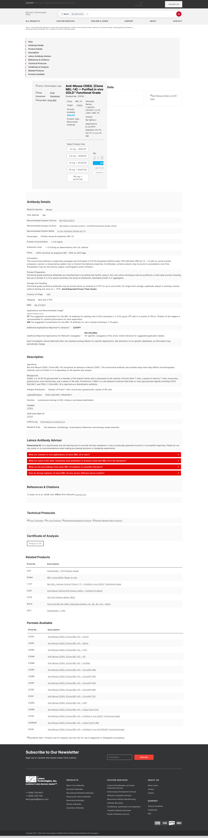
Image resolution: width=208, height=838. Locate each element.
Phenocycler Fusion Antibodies (78, 797)
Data (30, 41)
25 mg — (78, 163)
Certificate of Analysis (38, 67)
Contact (151, 789)
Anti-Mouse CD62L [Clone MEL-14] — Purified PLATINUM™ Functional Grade (86, 729)
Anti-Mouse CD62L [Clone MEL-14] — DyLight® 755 (72, 696)
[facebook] (26, 788)
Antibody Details (36, 45)
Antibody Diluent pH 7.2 (71, 231)
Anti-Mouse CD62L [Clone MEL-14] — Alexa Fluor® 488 (73, 723)
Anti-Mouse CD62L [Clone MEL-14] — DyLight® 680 (72, 689)
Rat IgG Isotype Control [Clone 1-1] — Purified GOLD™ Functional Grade (84, 584)
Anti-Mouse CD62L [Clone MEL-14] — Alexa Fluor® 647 (73, 709)
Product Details (35, 49)
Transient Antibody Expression (119, 810)
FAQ (149, 814)
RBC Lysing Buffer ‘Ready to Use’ (62, 577)
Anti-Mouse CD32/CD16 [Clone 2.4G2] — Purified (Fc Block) (75, 591)
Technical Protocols (37, 63)
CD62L (30, 408)
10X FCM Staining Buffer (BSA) (61, 597)
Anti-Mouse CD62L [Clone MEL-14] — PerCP (68, 636)
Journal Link (80, 494)
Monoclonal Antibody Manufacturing (121, 799)
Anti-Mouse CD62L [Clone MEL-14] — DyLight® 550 (72, 676)
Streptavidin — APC (56, 610)
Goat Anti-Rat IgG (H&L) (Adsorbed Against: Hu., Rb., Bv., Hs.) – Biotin (79, 604)
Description (33, 52)
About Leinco (153, 785)
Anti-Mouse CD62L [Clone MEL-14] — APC (67, 703)
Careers (151, 793)
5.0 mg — (77, 156)
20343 (30, 416)
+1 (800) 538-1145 (34, 796)
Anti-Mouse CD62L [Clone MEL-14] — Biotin (68, 643)
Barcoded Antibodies (74, 789)
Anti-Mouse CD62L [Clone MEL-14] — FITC (67, 650)
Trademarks (152, 810)
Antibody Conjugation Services (119, 795)
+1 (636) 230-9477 (34, 792)
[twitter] (30, 788)
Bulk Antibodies (75, 785)
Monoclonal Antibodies (75, 800)
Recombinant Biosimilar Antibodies (79, 793)
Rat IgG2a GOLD (66, 220)
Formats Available (36, 74)
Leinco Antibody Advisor (39, 56)
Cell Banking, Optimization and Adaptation (123, 807)
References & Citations (38, 60)
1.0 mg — (78, 149)
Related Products (36, 70)
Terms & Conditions (155, 806)
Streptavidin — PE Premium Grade (62, 571)
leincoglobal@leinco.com (37, 799)
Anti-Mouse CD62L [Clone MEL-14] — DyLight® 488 (72, 670)
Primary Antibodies (73, 804)
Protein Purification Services (118, 814)
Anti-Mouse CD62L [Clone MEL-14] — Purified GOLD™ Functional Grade (84, 716)
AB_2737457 (40, 305)
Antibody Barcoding (115, 803)
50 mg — (78, 169)
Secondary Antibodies (75, 808)
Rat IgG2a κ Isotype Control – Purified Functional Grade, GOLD (88, 226)
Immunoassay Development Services (121, 792)
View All (71, 115)
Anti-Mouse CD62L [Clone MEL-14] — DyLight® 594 (72, 683)
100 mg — (77, 178)
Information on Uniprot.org (52, 422)
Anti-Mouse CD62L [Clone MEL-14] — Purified (69, 663)
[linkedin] (34, 788)
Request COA (35, 543)
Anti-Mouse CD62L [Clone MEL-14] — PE (66, 656)
